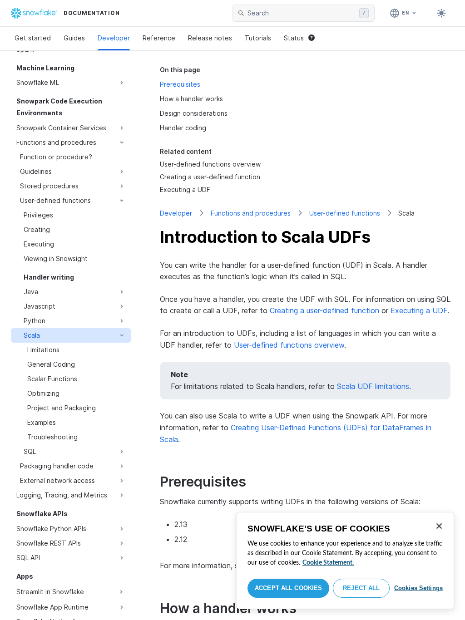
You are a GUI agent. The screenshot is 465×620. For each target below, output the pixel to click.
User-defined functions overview (289, 344)
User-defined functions (344, 213)
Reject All (361, 588)
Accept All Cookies (288, 588)
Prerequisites (180, 84)
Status (294, 38)
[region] (345, 560)
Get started (33, 38)
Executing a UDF (419, 310)
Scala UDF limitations (373, 386)
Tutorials (258, 38)
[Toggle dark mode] (441, 13)
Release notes (210, 38)
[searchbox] (301, 13)
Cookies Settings (418, 588)
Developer (114, 38)
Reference (159, 38)
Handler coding (183, 128)
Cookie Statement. (328, 563)
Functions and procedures (251, 213)
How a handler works (191, 99)
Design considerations (194, 113)
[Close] (439, 526)
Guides (74, 38)
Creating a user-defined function (324, 310)
